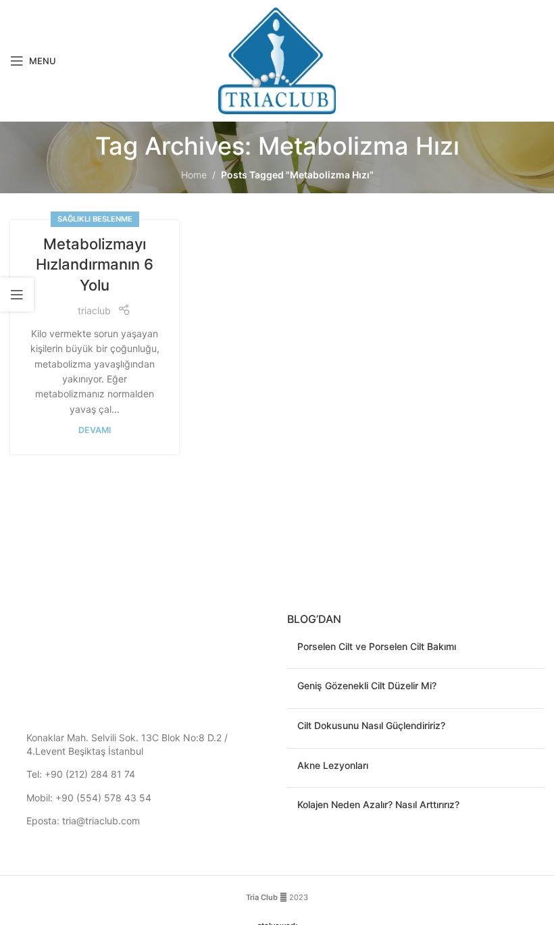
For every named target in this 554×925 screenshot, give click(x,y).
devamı (94, 430)
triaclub (94, 310)
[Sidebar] (17, 294)
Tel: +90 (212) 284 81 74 (80, 774)
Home (194, 174)
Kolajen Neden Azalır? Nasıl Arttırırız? (378, 804)
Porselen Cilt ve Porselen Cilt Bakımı (376, 646)
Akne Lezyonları (332, 765)
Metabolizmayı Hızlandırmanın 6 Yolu (94, 265)
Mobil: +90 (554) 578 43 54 (88, 797)
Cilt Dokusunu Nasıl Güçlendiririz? (371, 725)
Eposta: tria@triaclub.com (83, 820)
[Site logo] (277, 60)
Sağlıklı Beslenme (94, 219)
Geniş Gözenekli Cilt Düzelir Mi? (366, 685)
